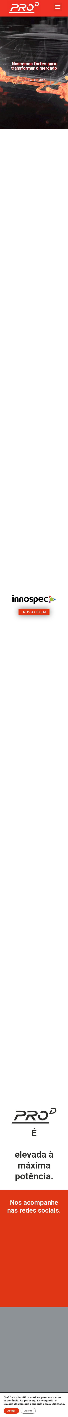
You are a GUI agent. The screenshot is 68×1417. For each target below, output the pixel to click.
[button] (58, 7)
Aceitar (11, 1410)
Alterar (28, 1410)
